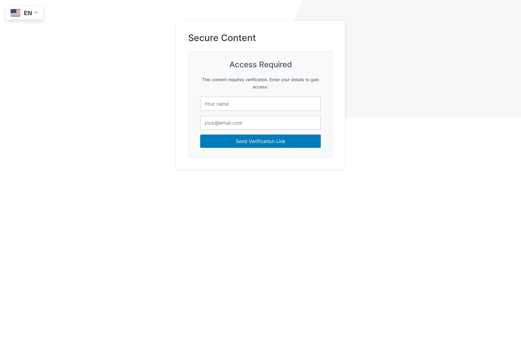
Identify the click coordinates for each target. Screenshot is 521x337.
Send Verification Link (261, 141)
